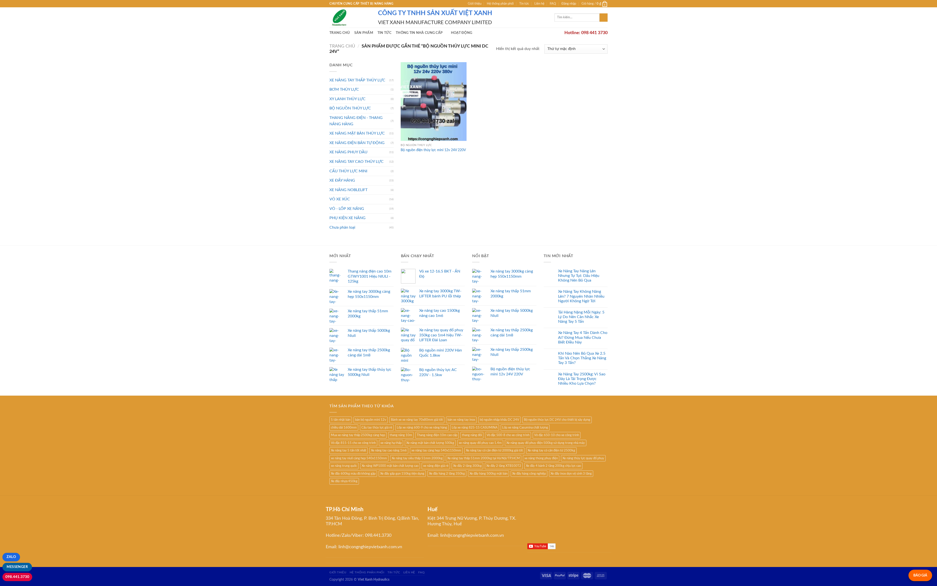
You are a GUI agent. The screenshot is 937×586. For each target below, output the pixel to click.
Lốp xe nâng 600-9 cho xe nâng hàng (422, 427)
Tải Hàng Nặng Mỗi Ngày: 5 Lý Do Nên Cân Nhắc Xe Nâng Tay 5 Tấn (581, 316)
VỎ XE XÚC (339, 199)
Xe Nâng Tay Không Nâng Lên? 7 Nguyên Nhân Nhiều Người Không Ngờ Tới (581, 296)
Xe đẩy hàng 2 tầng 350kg (447, 473)
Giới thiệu (474, 3)
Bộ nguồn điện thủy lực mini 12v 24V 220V (433, 150)
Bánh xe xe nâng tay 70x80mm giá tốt (417, 419)
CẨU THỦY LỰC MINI (348, 171)
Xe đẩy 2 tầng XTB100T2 (503, 465)
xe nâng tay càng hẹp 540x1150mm (436, 450)
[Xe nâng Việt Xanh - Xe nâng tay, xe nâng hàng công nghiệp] (350, 17)
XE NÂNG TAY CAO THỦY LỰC (356, 162)
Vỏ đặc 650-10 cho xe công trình (556, 435)
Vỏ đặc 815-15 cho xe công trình (353, 442)
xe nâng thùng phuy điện (541, 458)
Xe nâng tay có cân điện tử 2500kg (551, 450)
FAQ (553, 3)
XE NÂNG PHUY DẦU (348, 152)
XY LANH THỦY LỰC (347, 99)
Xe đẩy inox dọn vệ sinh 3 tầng (571, 473)
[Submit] (604, 17)
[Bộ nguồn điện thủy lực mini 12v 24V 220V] (434, 101)
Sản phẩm (363, 33)
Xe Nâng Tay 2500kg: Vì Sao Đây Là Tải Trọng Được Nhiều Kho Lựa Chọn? (581, 378)
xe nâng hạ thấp (391, 442)
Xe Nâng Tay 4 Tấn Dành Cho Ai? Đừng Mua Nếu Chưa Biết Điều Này (582, 337)
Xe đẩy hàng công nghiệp (529, 473)
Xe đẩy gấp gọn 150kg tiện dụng (402, 473)
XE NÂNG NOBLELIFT (348, 190)
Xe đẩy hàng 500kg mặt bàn (488, 473)
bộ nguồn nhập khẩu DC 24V (499, 419)
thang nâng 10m (401, 435)
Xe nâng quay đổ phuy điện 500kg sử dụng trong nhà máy (545, 442)
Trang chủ (339, 33)
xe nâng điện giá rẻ (435, 465)
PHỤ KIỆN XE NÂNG (347, 218)
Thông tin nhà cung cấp (419, 33)
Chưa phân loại (342, 227)
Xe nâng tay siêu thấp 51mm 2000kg (417, 458)
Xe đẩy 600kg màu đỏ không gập (353, 473)
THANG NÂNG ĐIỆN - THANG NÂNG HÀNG (356, 121)
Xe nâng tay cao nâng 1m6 (389, 450)
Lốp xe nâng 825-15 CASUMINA (475, 427)
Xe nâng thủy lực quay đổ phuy (583, 458)
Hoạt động (461, 33)
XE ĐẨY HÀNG (342, 180)
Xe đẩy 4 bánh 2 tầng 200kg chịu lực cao (553, 465)
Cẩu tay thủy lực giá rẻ (376, 427)
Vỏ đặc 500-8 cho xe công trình (508, 435)
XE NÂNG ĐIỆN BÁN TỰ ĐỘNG (357, 143)
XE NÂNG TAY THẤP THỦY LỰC (357, 80)
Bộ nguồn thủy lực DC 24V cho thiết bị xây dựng (557, 419)
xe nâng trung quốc (344, 465)
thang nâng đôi (472, 435)
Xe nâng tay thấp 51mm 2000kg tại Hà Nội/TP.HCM (483, 458)
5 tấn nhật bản (340, 419)
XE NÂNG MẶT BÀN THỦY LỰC (357, 133)
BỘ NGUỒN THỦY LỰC (350, 108)
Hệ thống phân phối (500, 3)
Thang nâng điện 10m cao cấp (437, 435)
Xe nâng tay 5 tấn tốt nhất (348, 450)
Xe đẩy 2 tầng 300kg (467, 465)
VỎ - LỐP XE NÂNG (346, 209)
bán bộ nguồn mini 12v (370, 419)
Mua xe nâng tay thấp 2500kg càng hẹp (358, 435)
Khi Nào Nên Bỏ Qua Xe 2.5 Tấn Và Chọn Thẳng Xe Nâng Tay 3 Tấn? (582, 358)
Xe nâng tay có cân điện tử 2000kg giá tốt (494, 450)
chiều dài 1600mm (344, 427)
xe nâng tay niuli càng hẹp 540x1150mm (359, 458)
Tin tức (524, 3)
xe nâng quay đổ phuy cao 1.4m (480, 442)
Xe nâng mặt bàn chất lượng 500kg (430, 442)
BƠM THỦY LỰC (344, 89)
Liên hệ (539, 3)
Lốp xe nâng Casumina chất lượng (525, 427)
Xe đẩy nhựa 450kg (344, 481)
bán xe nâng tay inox (461, 419)
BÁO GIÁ (920, 575)
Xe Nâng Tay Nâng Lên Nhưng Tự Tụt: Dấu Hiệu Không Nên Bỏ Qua (578, 275)
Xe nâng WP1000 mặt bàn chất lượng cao (390, 465)
